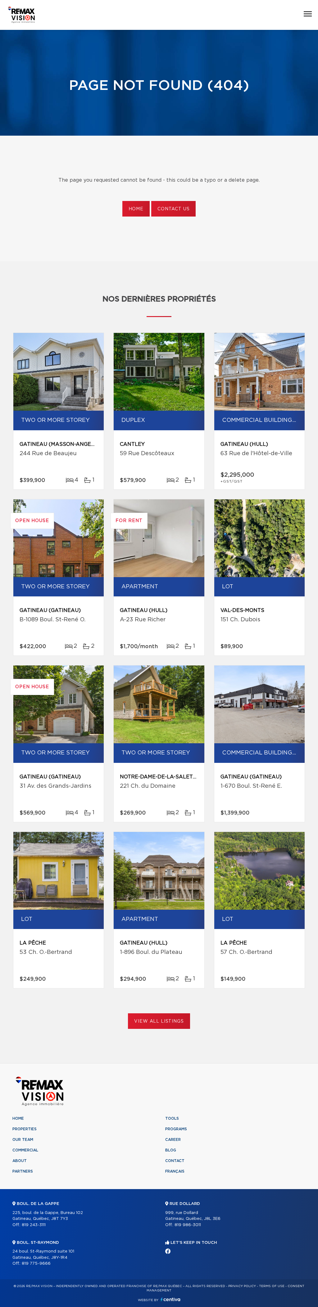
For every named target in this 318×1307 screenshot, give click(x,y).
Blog (170, 1150)
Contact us (173, 209)
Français (174, 1171)
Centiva (170, 1299)
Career (173, 1139)
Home (136, 209)
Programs (176, 1129)
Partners (22, 1171)
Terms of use (271, 1286)
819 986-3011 (188, 1225)
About (19, 1161)
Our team (22, 1139)
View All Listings (159, 1021)
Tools (172, 1118)
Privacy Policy (242, 1286)
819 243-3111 (34, 1225)
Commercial (25, 1150)
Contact (174, 1161)
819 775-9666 (36, 1264)
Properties (24, 1129)
